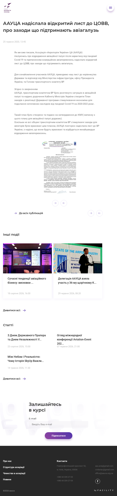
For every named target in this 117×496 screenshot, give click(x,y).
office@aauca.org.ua (104, 473)
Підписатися (59, 435)
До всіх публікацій (31, 213)
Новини (7, 479)
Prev (55, 203)
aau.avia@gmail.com (104, 466)
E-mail (32, 418)
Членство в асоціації (14, 473)
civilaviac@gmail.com (104, 469)
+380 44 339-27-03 (65, 477)
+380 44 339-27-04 (65, 480)
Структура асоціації (13, 467)
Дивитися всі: (12, 310)
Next (64, 203)
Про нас (7, 461)
